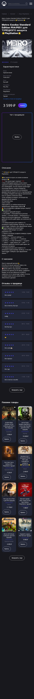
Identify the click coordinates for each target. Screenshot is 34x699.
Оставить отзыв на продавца (12, 99)
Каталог (12, 14)
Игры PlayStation (24, 14)
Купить (22, 105)
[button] (30, 3)
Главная (4, 14)
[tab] (12, 283)
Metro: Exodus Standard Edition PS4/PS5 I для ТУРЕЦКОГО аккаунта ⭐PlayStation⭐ (16, 19)
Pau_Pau (5, 87)
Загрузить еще (17, 390)
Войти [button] (17, 137)
